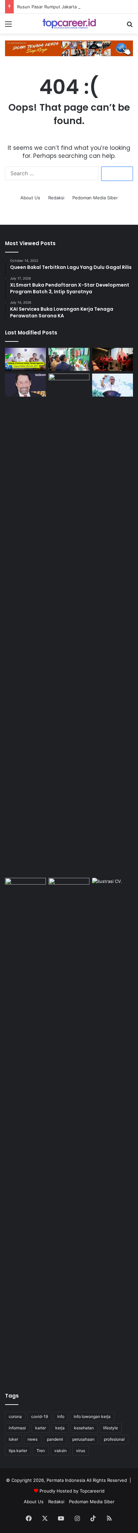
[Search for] (129, 26)
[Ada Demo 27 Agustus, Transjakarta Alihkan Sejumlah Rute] (69, 1128)
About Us (30, 197)
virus (80, 1450)
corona (15, 1416)
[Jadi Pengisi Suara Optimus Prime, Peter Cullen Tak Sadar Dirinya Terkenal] (25, 385)
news (32, 1439)
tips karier (18, 1450)
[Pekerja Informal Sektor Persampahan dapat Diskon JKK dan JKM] (25, 359)
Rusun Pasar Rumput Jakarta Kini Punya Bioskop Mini (72, 6)
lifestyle (110, 1427)
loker (13, 1439)
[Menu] (8, 26)
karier (40, 1427)
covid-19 (39, 1416)
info (60, 1416)
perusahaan (83, 1439)
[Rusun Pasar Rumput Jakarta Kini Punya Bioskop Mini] (112, 359)
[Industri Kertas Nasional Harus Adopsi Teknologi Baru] (69, 359)
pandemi (55, 1439)
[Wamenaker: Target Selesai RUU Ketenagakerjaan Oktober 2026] (112, 385)
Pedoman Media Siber (95, 197)
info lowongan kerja (92, 1416)
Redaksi (56, 197)
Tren (41, 1450)
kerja (60, 1427)
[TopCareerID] (69, 23)
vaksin (60, 1450)
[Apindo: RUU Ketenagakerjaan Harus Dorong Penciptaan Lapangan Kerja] (25, 1128)
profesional (114, 1439)
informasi (17, 1427)
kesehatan (84, 1427)
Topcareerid (92, 1491)
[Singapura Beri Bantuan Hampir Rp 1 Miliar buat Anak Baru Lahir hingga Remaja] (69, 624)
